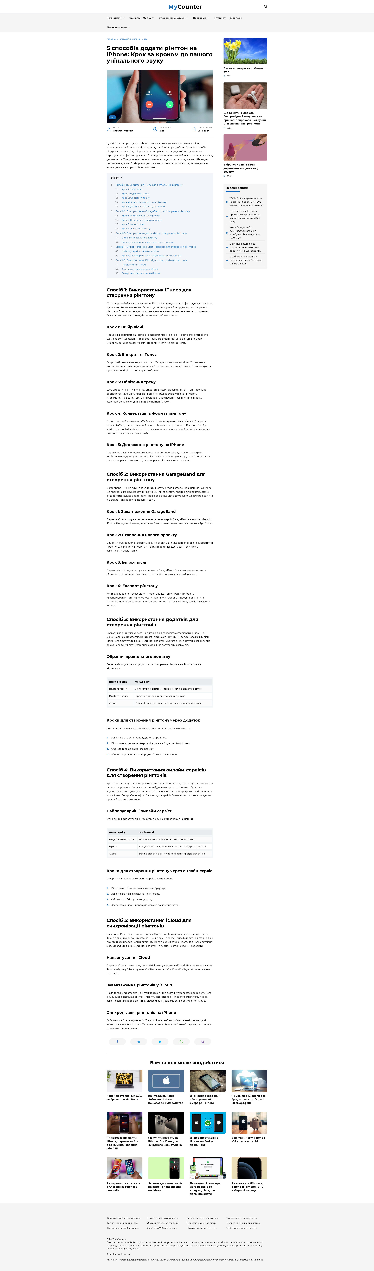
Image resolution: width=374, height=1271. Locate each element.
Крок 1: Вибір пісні (132, 189)
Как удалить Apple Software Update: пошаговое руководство (165, 1099)
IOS (112, 117)
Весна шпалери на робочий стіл (243, 70)
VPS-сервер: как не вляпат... (242, 1228)
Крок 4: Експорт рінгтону (136, 228)
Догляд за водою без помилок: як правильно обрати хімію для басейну (245, 247)
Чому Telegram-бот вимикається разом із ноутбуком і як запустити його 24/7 (245, 232)
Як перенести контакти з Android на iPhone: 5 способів (123, 1187)
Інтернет (220, 18)
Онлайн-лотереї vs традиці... (163, 1223)
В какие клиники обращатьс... (243, 1223)
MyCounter (185, 6)
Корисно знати (117, 27)
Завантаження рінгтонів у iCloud (140, 269)
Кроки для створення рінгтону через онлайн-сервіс (151, 255)
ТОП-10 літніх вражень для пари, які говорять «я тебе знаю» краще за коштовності (247, 202)
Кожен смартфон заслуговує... (124, 1218)
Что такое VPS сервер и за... (242, 1218)
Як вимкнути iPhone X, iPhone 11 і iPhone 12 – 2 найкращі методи (248, 1187)
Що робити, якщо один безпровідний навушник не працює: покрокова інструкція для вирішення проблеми (245, 118)
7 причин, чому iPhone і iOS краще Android (248, 1139)
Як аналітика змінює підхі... (201, 1223)
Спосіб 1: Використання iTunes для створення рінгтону (149, 185)
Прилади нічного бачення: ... (123, 1228)
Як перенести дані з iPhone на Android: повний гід (204, 1141)
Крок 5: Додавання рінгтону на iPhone (143, 206)
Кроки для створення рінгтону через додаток (148, 242)
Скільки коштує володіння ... (202, 1218)
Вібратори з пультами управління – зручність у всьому (241, 168)
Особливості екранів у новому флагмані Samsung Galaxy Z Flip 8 (246, 260)
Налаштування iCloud (134, 264)
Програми (199, 18)
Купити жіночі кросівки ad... (122, 1223)
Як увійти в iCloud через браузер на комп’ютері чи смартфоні (249, 1099)
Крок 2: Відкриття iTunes (135, 193)
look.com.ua (124, 1254)
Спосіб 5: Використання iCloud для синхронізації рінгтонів (151, 260)
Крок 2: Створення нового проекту (142, 220)
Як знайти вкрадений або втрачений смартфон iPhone (205, 1099)
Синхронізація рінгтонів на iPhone (141, 273)
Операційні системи (172, 18)
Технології (114, 18)
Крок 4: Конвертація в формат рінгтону (144, 202)
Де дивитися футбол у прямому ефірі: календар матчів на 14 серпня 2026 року (245, 216)
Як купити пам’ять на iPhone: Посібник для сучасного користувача (165, 1141)
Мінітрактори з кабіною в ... (202, 1228)
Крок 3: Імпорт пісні (133, 224)
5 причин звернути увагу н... (162, 1218)
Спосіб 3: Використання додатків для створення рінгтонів (151, 233)
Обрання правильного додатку (139, 237)
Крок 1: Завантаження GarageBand (141, 215)
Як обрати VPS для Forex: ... (162, 1228)
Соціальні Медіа (140, 18)
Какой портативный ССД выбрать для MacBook (124, 1097)
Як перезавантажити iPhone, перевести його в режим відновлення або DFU (123, 1143)
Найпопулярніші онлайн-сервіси (140, 251)
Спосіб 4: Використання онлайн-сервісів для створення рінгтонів (156, 246)
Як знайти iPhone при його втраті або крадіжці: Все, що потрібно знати (205, 1188)
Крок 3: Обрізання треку (135, 198)
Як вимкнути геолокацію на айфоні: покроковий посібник (165, 1187)
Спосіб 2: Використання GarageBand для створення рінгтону (153, 211)
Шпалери (236, 18)
